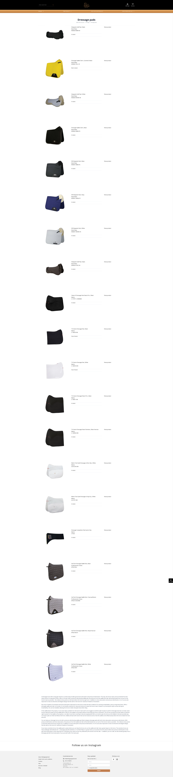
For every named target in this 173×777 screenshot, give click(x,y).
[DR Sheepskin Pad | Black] (55, 174)
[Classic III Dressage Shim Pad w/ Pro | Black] (55, 308)
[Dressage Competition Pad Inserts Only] (55, 543)
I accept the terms (93, 768)
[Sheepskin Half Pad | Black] (55, 40)
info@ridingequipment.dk (71, 758)
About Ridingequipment (44, 757)
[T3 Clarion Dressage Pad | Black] (55, 342)
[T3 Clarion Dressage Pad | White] (55, 376)
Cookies (40, 761)
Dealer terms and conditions (45, 759)
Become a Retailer (42, 765)
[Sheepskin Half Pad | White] (55, 107)
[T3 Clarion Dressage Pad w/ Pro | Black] (55, 409)
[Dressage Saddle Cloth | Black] (55, 141)
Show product (107, 27)
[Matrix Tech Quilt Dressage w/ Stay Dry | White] (55, 510)
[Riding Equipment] (86, 5)
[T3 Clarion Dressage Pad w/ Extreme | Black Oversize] (55, 443)
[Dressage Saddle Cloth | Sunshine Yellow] (55, 74)
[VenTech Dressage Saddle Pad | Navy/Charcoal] (55, 644)
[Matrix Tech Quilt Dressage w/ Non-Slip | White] (55, 476)
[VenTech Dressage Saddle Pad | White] (55, 677)
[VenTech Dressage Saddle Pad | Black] (55, 577)
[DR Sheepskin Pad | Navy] (55, 208)
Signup (99, 770)
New (39, 763)
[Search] (53, 5)
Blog (39, 767)
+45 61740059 (68, 760)
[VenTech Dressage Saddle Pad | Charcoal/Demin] (55, 610)
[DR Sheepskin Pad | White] (55, 241)
